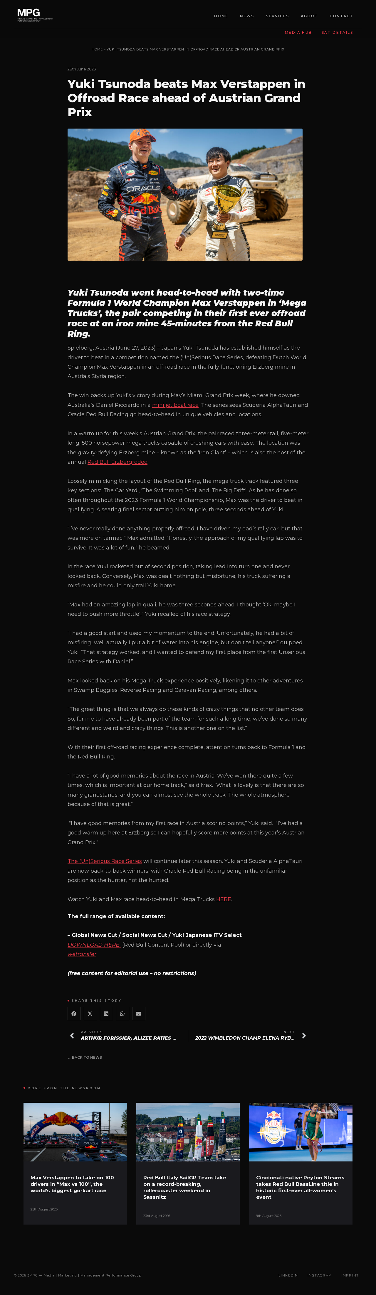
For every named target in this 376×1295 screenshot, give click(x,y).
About (309, 16)
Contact (341, 16)
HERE (223, 899)
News (247, 16)
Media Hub (298, 32)
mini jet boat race (175, 405)
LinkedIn (288, 1275)
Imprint (350, 1275)
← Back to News (85, 1057)
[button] (74, 1013)
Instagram (320, 1275)
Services (277, 16)
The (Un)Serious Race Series (105, 861)
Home (221, 16)
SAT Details (337, 32)
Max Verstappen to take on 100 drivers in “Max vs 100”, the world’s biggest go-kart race (72, 1184)
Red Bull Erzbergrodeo (117, 462)
